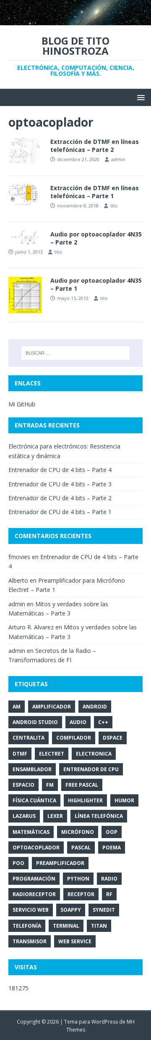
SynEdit (104, 909)
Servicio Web (31, 909)
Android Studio (35, 722)
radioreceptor (34, 894)
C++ (103, 722)
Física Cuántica (34, 800)
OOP (111, 832)
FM (50, 784)
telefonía (27, 925)
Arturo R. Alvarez (31, 627)
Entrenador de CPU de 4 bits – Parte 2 (60, 498)
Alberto (18, 580)
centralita (28, 737)
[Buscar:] (75, 353)
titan (99, 925)
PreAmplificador (60, 863)
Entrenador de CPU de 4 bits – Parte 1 (60, 512)
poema (111, 847)
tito (114, 205)
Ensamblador (32, 769)
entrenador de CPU (91, 769)
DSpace (112, 737)
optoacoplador (36, 847)
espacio (23, 784)
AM (17, 706)
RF (109, 894)
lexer (55, 816)
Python (78, 878)
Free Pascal (81, 784)
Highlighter (85, 800)
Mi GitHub (21, 404)
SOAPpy (70, 909)
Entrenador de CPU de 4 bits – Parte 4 (60, 470)
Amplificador (51, 706)
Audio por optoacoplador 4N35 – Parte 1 (96, 284)
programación (34, 878)
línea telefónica (99, 816)
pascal (81, 847)
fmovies (19, 557)
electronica (94, 753)
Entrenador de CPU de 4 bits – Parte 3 (60, 484)
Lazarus (24, 816)
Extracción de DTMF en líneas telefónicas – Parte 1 (94, 191)
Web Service (74, 941)
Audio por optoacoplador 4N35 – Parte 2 (96, 238)
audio (78, 722)
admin (118, 159)
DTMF (20, 753)
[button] (139, 97)
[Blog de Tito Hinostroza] (75, 20)
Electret (51, 753)
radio (109, 878)
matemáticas (31, 832)
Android (95, 706)
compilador (73, 737)
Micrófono (77, 832)
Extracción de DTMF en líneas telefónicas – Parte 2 (94, 145)
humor (124, 800)
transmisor (30, 941)
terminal (66, 925)
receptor (81, 894)
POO (18, 863)
